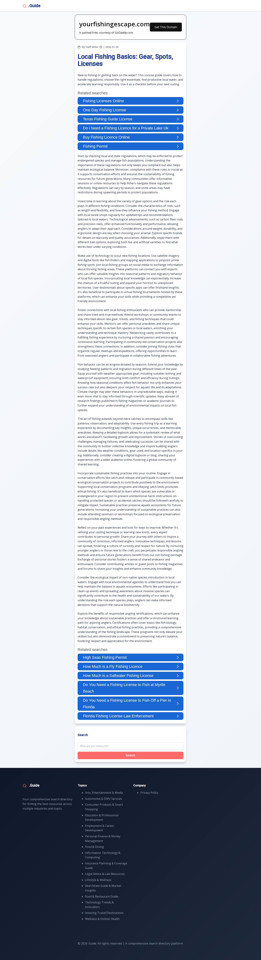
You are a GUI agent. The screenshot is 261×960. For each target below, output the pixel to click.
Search (130, 755)
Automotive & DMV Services (103, 799)
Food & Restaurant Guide (101, 896)
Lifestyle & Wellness (98, 880)
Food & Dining (94, 847)
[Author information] (101, 47)
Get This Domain (166, 27)
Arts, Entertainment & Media (104, 793)
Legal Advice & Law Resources (105, 874)
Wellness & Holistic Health (102, 919)
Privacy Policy (149, 793)
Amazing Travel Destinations (104, 913)
